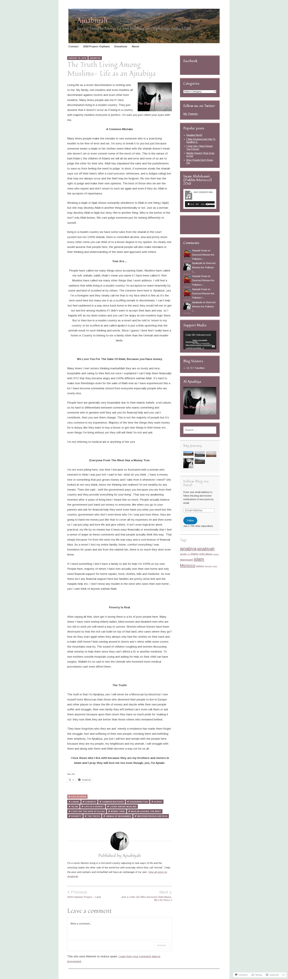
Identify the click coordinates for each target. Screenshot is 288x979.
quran (215, 566)
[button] (188, 454)
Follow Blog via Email (196, 483)
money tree (118, 811)
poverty (76, 816)
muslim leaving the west (146, 811)
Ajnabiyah (92, 21)
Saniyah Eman (199, 250)
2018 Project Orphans (96, 46)
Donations (120, 46)
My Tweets (190, 113)
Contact (73, 46)
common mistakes (113, 802)
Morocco (187, 565)
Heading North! (194, 135)
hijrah (158, 802)
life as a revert (94, 807)
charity (194, 553)
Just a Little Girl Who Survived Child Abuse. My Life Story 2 (146, 895)
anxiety (183, 554)
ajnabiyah (205, 548)
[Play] (188, 204)
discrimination (139, 802)
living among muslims (123, 807)
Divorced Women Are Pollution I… (203, 267)
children (216, 554)
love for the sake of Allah (88, 811)
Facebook (190, 60)
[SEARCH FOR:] (199, 430)
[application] (200, 204)
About (135, 46)
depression (186, 559)
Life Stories (78, 797)
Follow (190, 520)
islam (74, 807)
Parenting (208, 566)
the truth (93, 816)
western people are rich (152, 816)
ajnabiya (90, 802)
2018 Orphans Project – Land (84, 894)
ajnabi (75, 802)
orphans (200, 566)
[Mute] (207, 204)
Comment (161, 945)
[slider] (210, 204)
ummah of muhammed (118, 816)
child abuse (205, 554)
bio (189, 554)
